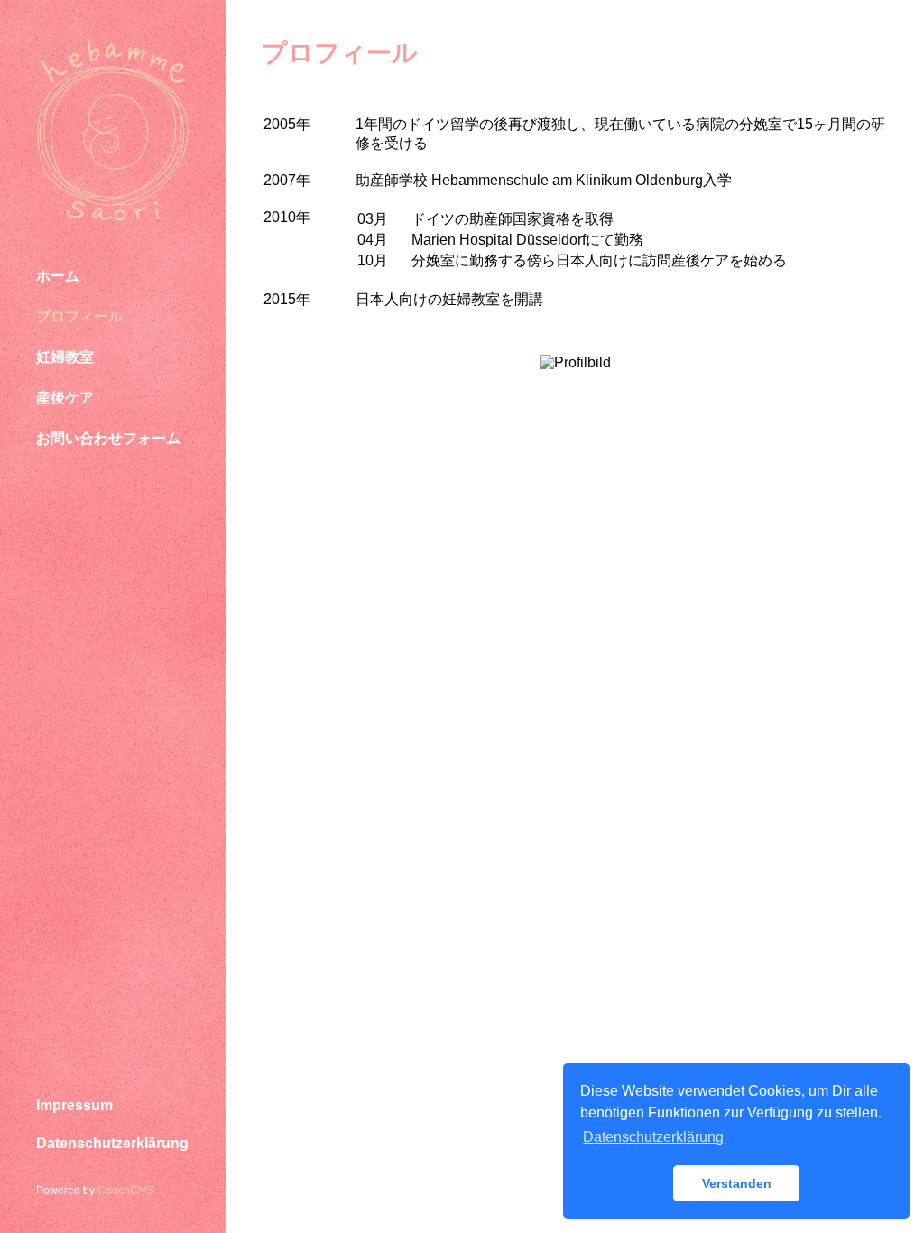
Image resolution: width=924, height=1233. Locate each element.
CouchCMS (125, 1190)
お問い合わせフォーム (108, 438)
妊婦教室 (65, 357)
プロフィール (79, 316)
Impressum (74, 1105)
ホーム (57, 275)
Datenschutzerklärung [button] (653, 1137)
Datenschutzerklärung (112, 1143)
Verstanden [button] (737, 1183)
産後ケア (65, 397)
